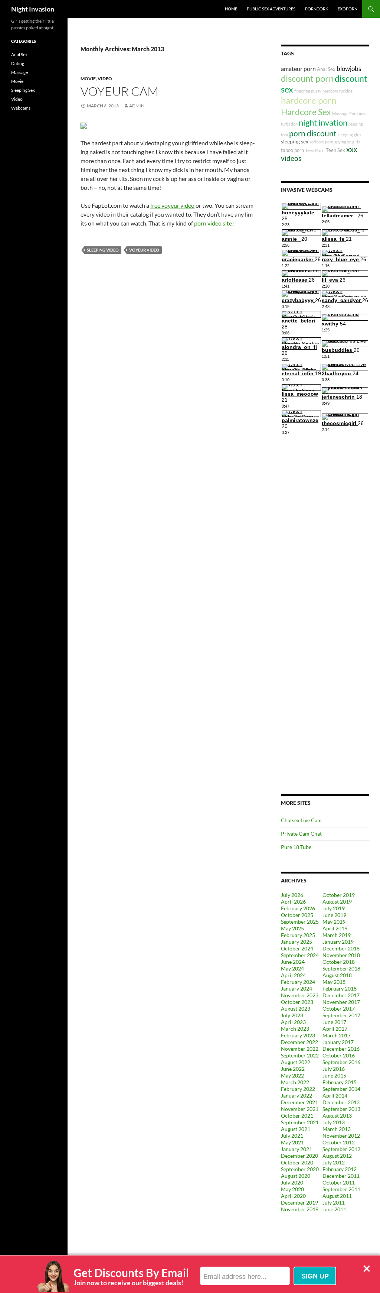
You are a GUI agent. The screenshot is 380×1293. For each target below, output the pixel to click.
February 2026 (298, 908)
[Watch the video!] (84, 125)
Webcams (20, 108)
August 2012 (337, 1156)
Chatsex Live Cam (301, 820)
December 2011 (341, 1176)
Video (105, 78)
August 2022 (295, 1062)
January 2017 (338, 1042)
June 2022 (293, 1069)
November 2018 (341, 955)
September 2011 (341, 1189)
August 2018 (337, 975)
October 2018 (338, 962)
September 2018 (341, 968)
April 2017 (334, 1028)
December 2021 (299, 1102)
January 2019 (338, 942)
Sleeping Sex (23, 90)
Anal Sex (326, 69)
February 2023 (298, 1035)
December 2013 (341, 1102)
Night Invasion (32, 9)
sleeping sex (294, 141)
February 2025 (298, 935)
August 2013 (337, 1115)
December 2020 (299, 1156)
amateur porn (298, 68)
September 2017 (341, 1015)
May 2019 (333, 921)
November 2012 (341, 1135)
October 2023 (297, 1002)
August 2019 (337, 901)
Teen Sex (335, 150)
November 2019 (299, 1209)
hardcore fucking (337, 90)
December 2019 (299, 1202)
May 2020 (292, 1189)
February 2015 (339, 1082)
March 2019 (336, 935)
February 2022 (298, 1089)
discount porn (307, 78)
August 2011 (337, 1196)
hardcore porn (308, 100)
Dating (17, 63)
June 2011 (334, 1209)
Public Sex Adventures (271, 8)
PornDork (316, 8)
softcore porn (321, 141)
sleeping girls (349, 134)
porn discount (313, 133)
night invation (323, 122)
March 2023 (295, 1028)
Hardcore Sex (306, 112)
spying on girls (347, 141)
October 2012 (338, 1142)
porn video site (213, 223)
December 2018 (341, 948)
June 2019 (334, 915)
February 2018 (339, 988)
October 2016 (338, 1055)
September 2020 (300, 1169)
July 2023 (292, 1015)
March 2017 (336, 1035)
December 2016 (341, 1049)
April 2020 (293, 1196)
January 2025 (296, 942)
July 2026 (292, 895)
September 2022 (300, 1055)
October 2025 (297, 915)
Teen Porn (315, 150)
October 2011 (338, 1182)
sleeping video (103, 249)
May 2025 (292, 928)
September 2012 (341, 1149)
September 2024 (300, 955)
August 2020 (295, 1176)
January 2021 (296, 1149)
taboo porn (292, 150)
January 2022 (296, 1095)
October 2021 (297, 1115)
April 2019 (334, 928)
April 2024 (293, 975)
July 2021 (292, 1135)
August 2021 (295, 1129)
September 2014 (341, 1089)
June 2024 (293, 962)
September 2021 (300, 1122)
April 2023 (293, 1022)
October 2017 (338, 1008)
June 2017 (334, 1022)
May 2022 (292, 1075)
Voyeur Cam (119, 91)
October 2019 (338, 895)
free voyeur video (172, 205)
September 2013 (341, 1109)
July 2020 (292, 1182)
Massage (19, 72)
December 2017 (341, 995)
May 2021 (292, 1142)
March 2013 (336, 1129)
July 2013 (333, 1122)
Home (231, 8)
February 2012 (339, 1169)
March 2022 (295, 1082)
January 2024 (296, 988)
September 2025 (300, 921)
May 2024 (292, 968)
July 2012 (333, 1162)
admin (136, 105)
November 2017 (341, 1002)
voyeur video (144, 249)
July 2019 (333, 908)
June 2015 (334, 1075)
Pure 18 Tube (296, 847)
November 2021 (299, 1109)
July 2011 (333, 1202)
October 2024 (297, 948)
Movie (88, 78)
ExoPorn (347, 8)
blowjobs (349, 68)
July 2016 (333, 1069)
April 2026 (293, 901)
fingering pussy (307, 90)
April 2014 (334, 1095)
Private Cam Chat (301, 833)
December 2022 (299, 1042)
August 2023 (295, 1008)
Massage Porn (345, 113)
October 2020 (297, 1162)
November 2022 (299, 1049)
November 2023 (299, 995)
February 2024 (298, 982)
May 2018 (333, 982)
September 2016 (341, 1062)
